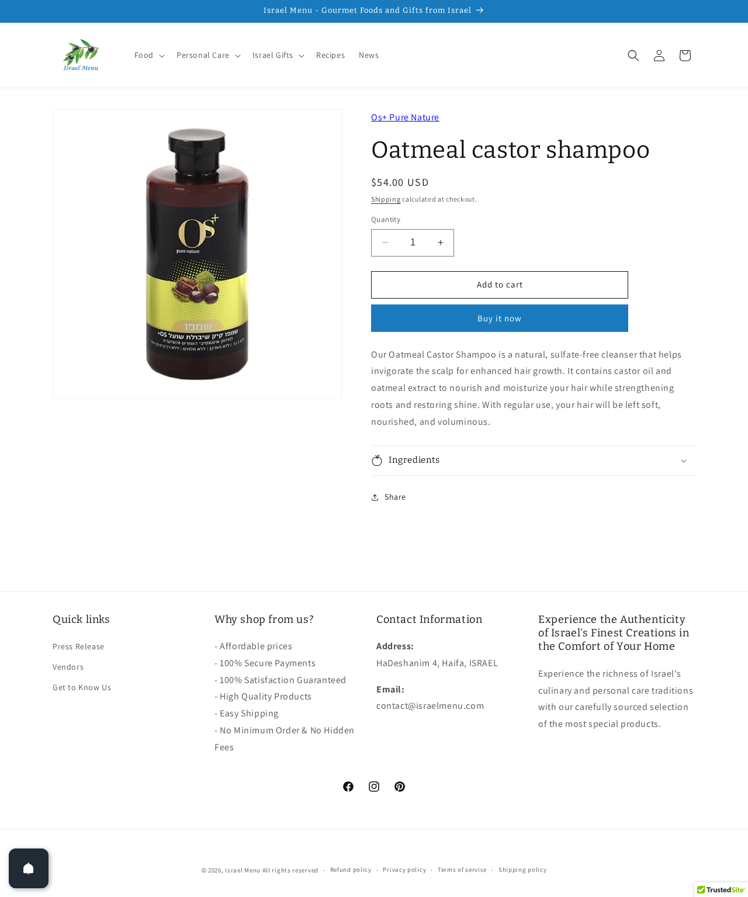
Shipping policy (522, 869)
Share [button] (395, 496)
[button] (148, 55)
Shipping (386, 199)
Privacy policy (404, 869)
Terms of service (462, 869)
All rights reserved (290, 870)
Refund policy (351, 869)
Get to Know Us (82, 687)
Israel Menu (243, 870)
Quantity (385, 219)
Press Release (79, 646)
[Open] (29, 868)
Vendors (68, 667)
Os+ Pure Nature (405, 117)
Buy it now (499, 318)
